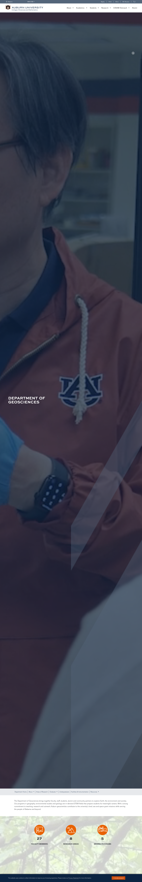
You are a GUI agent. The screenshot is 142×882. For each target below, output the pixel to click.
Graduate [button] (53, 792)
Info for (31, 2)
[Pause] (133, 53)
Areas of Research (42, 792)
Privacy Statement (73, 878)
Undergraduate (64, 792)
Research (104, 8)
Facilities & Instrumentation (80, 792)
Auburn (11, 2)
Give (118, 2)
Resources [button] (94, 792)
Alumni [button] (134, 8)
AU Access (126, 2)
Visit (110, 2)
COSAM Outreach (120, 8)
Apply (103, 2)
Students (93, 8)
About (69, 8)
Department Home (21, 792)
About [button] (31, 792)
